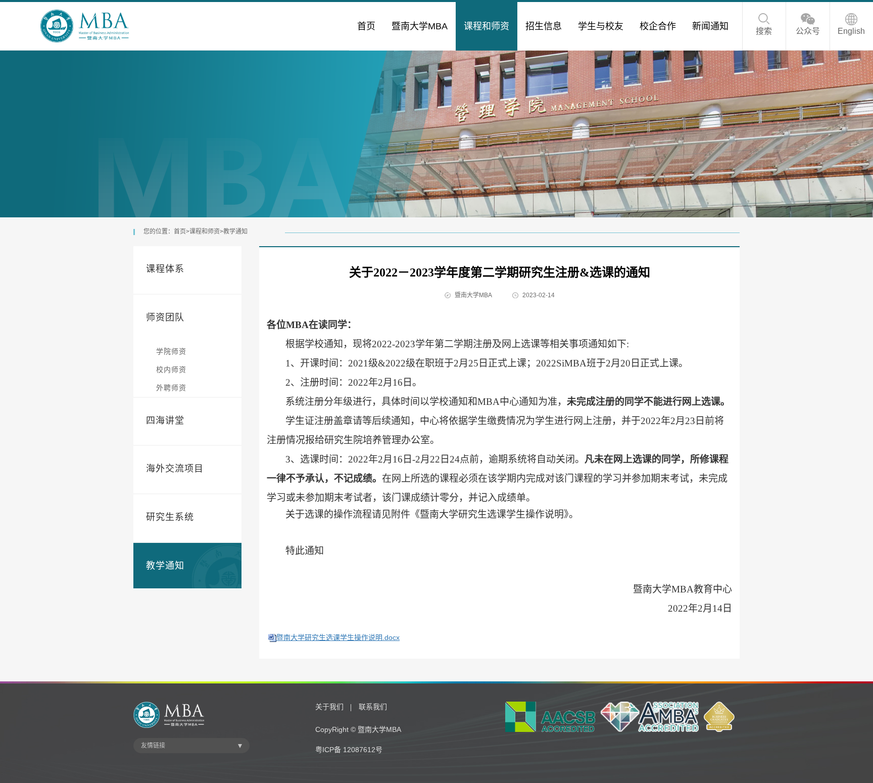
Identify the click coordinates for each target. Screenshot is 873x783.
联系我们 (373, 707)
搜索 (764, 31)
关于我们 (329, 707)
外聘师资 (171, 388)
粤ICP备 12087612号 (348, 750)
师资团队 (165, 317)
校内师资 (171, 369)
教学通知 (235, 231)
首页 (180, 231)
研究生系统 (170, 517)
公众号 (808, 31)
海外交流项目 (175, 469)
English (851, 31)
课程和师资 (204, 231)
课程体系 (165, 269)
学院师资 (171, 351)
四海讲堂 (165, 421)
